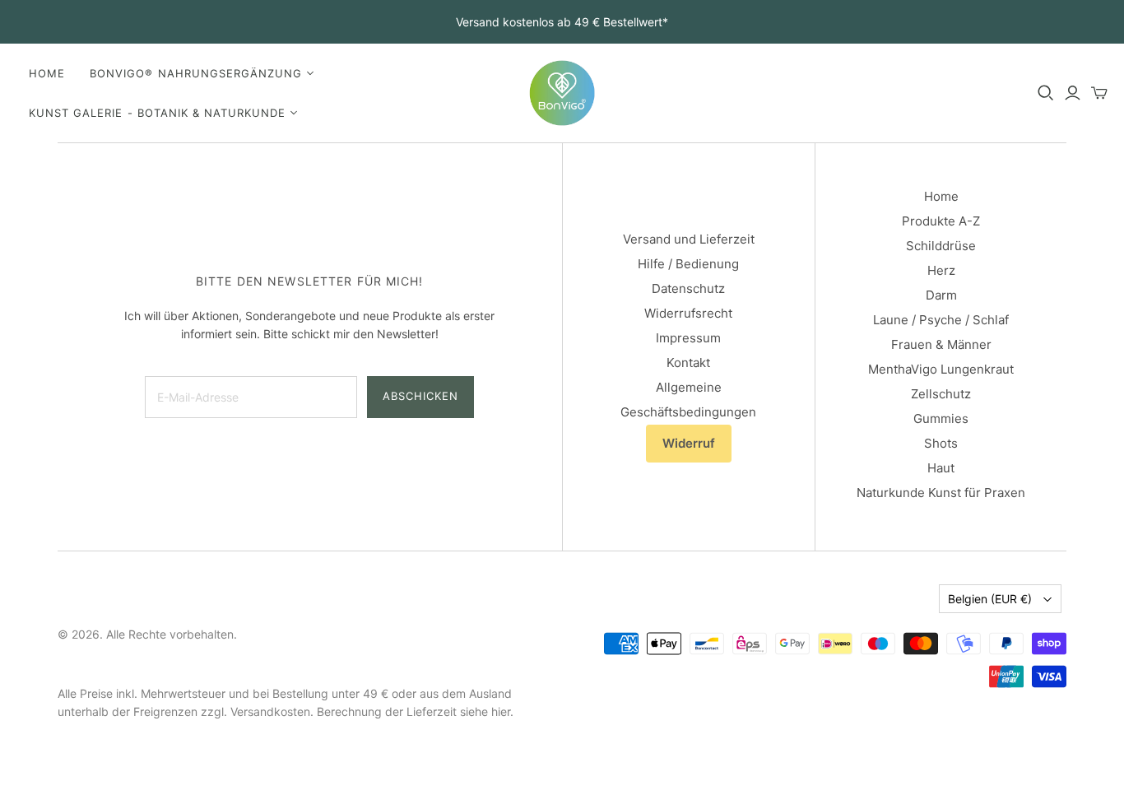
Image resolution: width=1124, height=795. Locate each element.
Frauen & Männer (941, 344)
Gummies (940, 418)
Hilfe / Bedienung (688, 264)
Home (47, 73)
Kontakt (688, 362)
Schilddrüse (941, 245)
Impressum (688, 338)
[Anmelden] (1072, 93)
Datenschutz (688, 288)
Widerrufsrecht (688, 313)
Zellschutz (941, 394)
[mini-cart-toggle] (1099, 93)
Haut (940, 468)
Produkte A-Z (941, 221)
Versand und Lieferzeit (689, 239)
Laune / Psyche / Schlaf (941, 320)
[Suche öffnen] (1046, 93)
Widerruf (688, 443)
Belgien (990, 599)
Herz (941, 270)
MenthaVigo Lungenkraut (941, 369)
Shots (941, 443)
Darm (941, 295)
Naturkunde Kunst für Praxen (941, 492)
